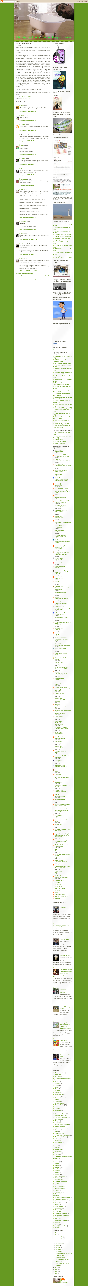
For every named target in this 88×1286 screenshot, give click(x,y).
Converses (58, 1101)
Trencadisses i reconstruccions (62, 762)
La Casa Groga (58, 485)
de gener (58, 1251)
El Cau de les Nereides (61, 653)
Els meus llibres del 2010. (62, 1259)
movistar (57, 1169)
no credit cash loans (60, 796)
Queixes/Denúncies (60, 1202)
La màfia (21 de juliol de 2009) (63, 236)
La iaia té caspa (59, 860)
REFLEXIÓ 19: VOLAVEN (61, 554)
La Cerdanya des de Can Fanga (63, 612)
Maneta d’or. (59, 1261)
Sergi (22, 105)
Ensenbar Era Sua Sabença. (61, 877)
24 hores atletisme (60, 1072)
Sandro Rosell (59, 1208)
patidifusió (57, 898)
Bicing (57, 1089)
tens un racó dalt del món (61, 454)
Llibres (57, 1160)
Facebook (57, 1129)
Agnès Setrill (58, 886)
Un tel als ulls (58, 815)
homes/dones (58, 1142)
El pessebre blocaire (60, 1113)
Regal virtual (58, 857)
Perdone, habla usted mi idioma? (63, 801)
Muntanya (57, 1170)
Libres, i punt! (58, 450)
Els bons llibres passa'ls (61, 1117)
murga (22, 233)
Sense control (63, 1040)
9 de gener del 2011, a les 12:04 (28, 141)
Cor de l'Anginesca (60, 1103)
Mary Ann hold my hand (61, 896)
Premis (57, 1190)
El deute (57, 567)
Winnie (57, 1227)
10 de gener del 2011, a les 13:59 (28, 271)
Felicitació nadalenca (60, 713)
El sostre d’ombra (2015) (61, 668)
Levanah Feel (58, 746)
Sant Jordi (58, 1210)
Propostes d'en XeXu (60, 1199)
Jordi (23, 96)
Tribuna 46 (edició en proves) (62, 840)
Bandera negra (58, 743)
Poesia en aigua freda (61, 1181)
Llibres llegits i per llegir (61, 667)
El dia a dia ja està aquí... (61, 805)
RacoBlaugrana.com (60, 540)
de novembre (59, 1239)
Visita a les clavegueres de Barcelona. (64, 990)
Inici (33, 276)
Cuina (56, 1106)
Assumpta (23, 169)
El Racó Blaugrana (60, 865)
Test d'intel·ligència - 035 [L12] (62, 461)
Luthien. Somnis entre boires (62, 804)
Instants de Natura (59, 678)
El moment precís (59, 733)
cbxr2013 (57, 786)
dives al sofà (58, 830)
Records (57, 1204)
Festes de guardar (60, 1133)
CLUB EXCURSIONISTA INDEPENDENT (61, 471)
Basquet (57, 1087)
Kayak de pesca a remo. (61, 536)
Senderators (58, 890)
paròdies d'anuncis (60, 1176)
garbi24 (57, 581)
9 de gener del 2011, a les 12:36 (28, 154)
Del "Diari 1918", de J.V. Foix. (62, 456)
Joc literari (58, 1151)
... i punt (56, 816)
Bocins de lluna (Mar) (60, 648)
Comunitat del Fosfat (60, 505)
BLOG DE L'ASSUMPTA (61, 510)
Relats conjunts (59, 484)
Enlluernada (58, 695)
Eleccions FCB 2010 (60, 1115)
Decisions (57, 594)
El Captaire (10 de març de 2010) (63, 257)
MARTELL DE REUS (60, 799)
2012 (56, 1232)
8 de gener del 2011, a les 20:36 (28, 120)
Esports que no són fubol (62, 1124)
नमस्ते (56, 849)
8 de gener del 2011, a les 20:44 (28, 130)
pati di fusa (24, 243)
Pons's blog (58, 477)
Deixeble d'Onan (59, 790)
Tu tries (57, 1224)
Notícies (57, 1174)
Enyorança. (57, 618)
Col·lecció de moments (61, 637)
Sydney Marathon (59, 578)
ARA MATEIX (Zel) (59, 606)
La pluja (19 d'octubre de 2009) (63, 240)
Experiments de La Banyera (62, 1128)
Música (57, 1172)
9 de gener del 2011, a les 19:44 (28, 185)
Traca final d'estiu (59, 506)
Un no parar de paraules (61, 502)
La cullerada (58, 602)
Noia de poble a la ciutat (61, 658)
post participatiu (59, 1186)
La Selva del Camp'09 (60, 441)
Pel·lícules (58, 1177)
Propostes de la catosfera (62, 1201)
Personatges (58, 1179)
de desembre (59, 1237)
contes (57, 1099)
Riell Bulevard (58, 760)
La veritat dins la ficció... (61, 809)
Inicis (56, 1145)
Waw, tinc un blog (59, 530)
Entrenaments (58, 1122)
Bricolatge (57, 1092)
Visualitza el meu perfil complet (65, 1281)
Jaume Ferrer (58, 1149)
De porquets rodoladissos (61, 861)
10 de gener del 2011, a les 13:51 (28, 254)
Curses (57, 1108)
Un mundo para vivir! (60, 535)
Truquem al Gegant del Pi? (62, 500)
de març (58, 1247)
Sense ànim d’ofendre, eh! (61, 766)
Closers (57, 650)
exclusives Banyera (60, 1126)
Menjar (57, 1163)
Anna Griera (58, 882)
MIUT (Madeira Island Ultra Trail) (63, 363)
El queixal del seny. (65, 955)
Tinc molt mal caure (60, 780)
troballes (57, 1222)
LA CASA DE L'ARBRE (61, 727)
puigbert (57, 597)
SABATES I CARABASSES (61, 728)
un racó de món (59, 628)
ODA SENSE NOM (59, 614)
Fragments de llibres (60, 1137)
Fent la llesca (58, 871)
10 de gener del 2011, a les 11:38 (28, 229)
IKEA (56, 1144)
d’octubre (59, 1241)
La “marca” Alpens (59, 517)
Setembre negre (59, 451)
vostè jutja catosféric (60, 1226)
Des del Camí (58, 516)
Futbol (57, 1138)
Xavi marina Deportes (60, 577)
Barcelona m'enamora (60, 563)
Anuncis (57, 1081)
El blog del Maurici (60, 525)
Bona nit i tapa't (59, 558)
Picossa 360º (58, 718)
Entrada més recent (21, 276)
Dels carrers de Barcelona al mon (63, 522)
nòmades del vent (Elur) (61, 617)
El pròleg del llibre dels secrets (62, 645)
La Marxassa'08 (59, 439)
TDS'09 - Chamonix (60, 443)
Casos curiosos (59, 1097)
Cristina (23, 158)
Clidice (23, 116)
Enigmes (57, 1121)
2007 (56, 1273)
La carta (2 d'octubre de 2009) (62, 238)
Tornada (57, 659)
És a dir (57, 672)
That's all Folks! (58, 782)
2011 (56, 1235)
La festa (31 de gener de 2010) (62, 256)
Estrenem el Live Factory (61, 603)
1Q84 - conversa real (60, 826)
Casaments (58, 1096)
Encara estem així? (60, 566)
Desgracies (58, 1110)
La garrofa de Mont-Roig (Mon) (63, 834)
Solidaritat (58, 1211)
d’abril (58, 1245)
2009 (56, 1269)
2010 (56, 1267)
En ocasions (58, 1119)
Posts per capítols (60, 1188)
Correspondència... (59, 747)
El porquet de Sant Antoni (62, 755)
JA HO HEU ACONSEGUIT (61, 633)
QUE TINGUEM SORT (60, 888)
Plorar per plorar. (64, 939)
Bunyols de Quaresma (60, 841)
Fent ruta (57, 872)
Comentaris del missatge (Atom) (31, 279)
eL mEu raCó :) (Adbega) (61, 844)
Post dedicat (58, 1185)
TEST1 (56, 752)
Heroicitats (58, 1140)
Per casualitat (58, 741)
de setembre (59, 1243)
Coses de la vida (25, 98)
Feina (56, 1131)
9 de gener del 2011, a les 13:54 (28, 174)
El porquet (24, 179)
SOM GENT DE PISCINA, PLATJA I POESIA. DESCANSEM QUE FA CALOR (63, 491)
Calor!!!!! (57, 684)
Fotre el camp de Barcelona (62, 1135)
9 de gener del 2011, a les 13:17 (28, 164)
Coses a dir (57, 583)
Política (57, 1183)
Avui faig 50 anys (59, 664)
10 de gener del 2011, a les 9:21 (28, 217)
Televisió (57, 1218)
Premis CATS (58, 1192)
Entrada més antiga (45, 276)
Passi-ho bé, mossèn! (60, 738)
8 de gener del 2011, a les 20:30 (28, 111)
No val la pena (58, 527)
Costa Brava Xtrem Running (62, 785)
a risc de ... (57, 634)
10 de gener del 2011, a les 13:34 (28, 239)
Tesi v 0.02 (57, 654)
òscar (22, 145)
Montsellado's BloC (60, 765)
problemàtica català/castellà (62, 1197)
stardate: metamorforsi (60, 497)
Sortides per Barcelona (61, 1213)
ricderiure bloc (59, 716)
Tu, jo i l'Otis (58, 732)
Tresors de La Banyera (61, 1220)
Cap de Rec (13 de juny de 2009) (63, 408)
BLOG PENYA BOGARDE (61, 488)
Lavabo (57, 1154)
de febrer (58, 1249)
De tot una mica (59, 464)
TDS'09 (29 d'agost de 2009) (62, 424)
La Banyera (58, 1153)
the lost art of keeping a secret (63, 829)
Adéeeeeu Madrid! (60, 1257)
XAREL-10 (57, 459)
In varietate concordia (60, 592)
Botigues (57, 1090)
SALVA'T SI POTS (59, 693)
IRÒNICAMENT (59, 721)
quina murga (58, 824)
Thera (56, 892)
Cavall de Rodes (59, 875)
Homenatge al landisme (60, 791)
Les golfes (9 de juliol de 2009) (63, 234)
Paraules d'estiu (59, 662)
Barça (56, 1085)
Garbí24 (23, 124)
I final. (56, 771)
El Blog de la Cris (59, 880)
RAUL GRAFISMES (60, 894)
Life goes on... (58, 850)
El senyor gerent (59, 586)
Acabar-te (57, 629)
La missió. (58, 1265)
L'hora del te (58, 774)
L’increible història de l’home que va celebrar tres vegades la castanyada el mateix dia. (62, 973)
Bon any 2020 (58, 573)
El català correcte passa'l (61, 1112)
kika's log (57, 496)
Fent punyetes (58, 698)
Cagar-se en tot (59, 1094)
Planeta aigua (58, 683)
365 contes (57, 704)
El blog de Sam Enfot (60, 751)
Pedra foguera (58, 884)
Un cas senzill (58, 548)
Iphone (57, 1147)
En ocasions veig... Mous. (63, 1263)
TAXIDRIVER (58, 521)
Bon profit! (57, 679)
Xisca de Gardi (59, 737)
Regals (56, 531)
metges (57, 1165)
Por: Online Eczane (59, 625)
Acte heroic (58, 1076)
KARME (57, 795)
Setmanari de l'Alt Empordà (61, 598)
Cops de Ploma (59, 643)
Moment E (57, 1167)
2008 (56, 1271)
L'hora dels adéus (59, 846)
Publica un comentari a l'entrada (24, 273)
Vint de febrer (58, 757)
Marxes (57, 1161)
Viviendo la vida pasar (61, 687)
